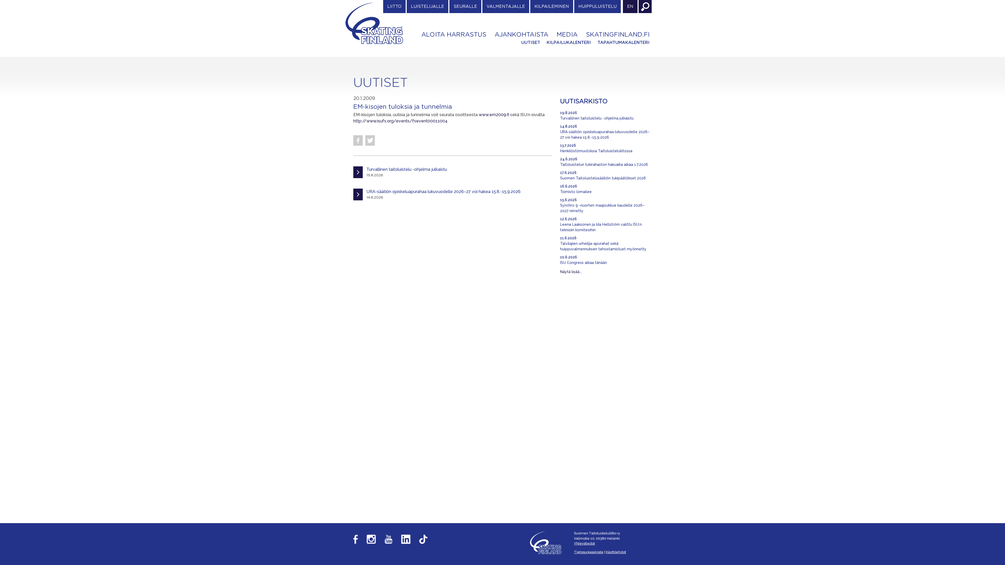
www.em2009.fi (494, 114)
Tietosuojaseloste (589, 552)
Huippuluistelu (597, 6)
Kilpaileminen (551, 6)
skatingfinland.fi (618, 35)
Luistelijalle (427, 6)
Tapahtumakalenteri (624, 43)
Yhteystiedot (584, 543)
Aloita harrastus (453, 35)
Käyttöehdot (616, 552)
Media (567, 35)
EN (630, 6)
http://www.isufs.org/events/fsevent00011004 (400, 120)
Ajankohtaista (521, 35)
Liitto (394, 6)
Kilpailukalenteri (569, 43)
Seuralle (465, 6)
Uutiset (530, 43)
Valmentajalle (506, 6)
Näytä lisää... (571, 272)
